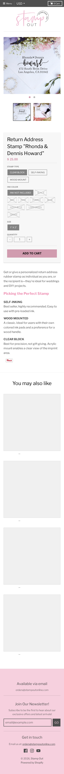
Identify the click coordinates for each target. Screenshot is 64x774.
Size (9, 221)
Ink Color (12, 186)
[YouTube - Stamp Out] (38, 751)
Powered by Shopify (32, 762)
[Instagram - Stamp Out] (32, 751)
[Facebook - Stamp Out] (25, 751)
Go (56, 723)
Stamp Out (37, 758)
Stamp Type (13, 166)
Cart (57, 3)
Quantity (12, 234)
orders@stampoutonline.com (38, 744)
